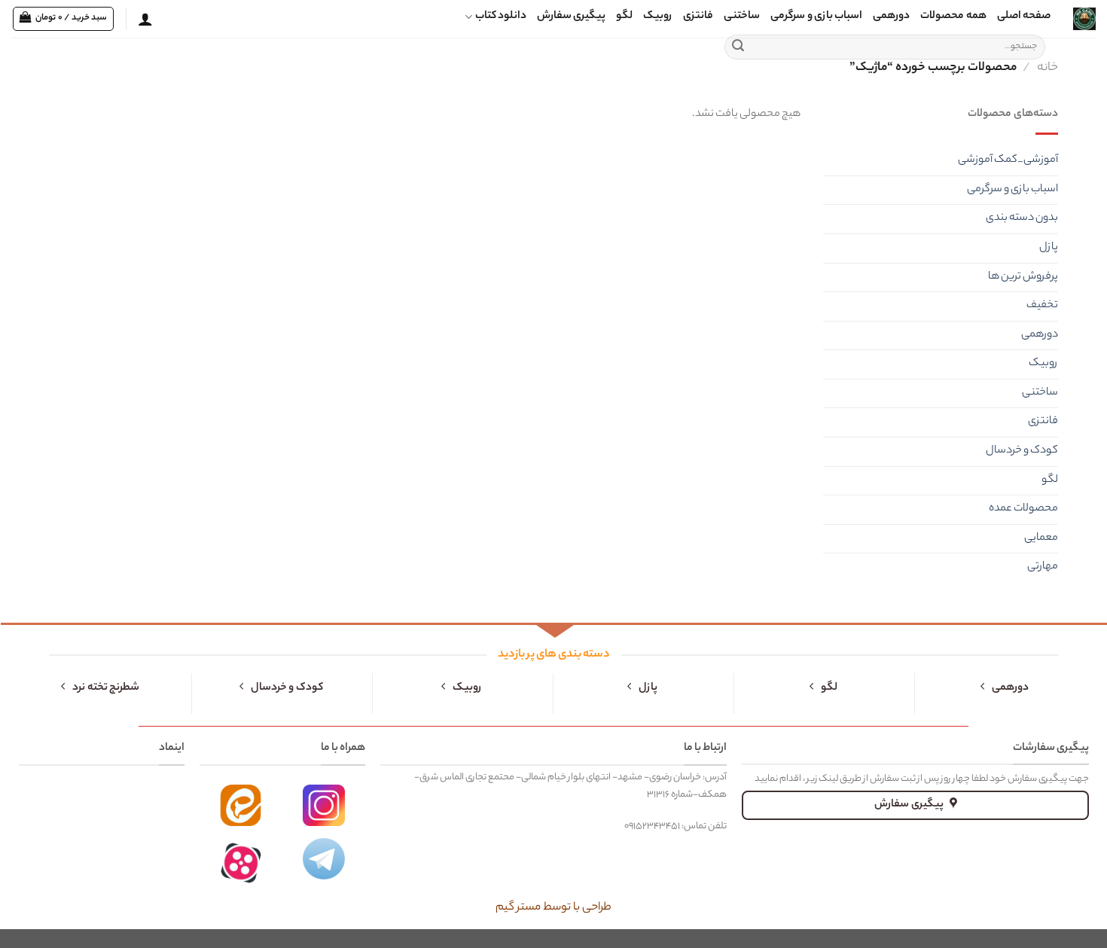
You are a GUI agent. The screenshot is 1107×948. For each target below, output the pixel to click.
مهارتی (1042, 567)
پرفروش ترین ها (1023, 277)
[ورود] (145, 18)
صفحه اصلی (1024, 17)
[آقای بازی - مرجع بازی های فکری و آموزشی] (1084, 19)
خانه (1047, 67)
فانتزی (698, 17)
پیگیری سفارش (571, 17)
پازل (1048, 248)
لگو (624, 17)
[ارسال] (738, 47)
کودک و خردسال (1022, 451)
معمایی (1041, 538)
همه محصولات (953, 17)
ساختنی (742, 17)
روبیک (657, 17)
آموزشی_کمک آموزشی (1008, 160)
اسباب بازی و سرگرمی (816, 17)
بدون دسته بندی (1022, 218)
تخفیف (1042, 306)
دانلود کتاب (500, 17)
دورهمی (891, 17)
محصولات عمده (1023, 509)
